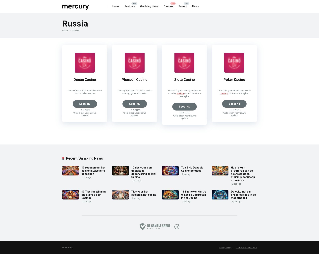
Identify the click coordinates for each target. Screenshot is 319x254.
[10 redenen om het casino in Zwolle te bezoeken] (70, 174)
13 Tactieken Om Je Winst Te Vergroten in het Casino (193, 194)
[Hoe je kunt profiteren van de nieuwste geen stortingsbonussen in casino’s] (220, 174)
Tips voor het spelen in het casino (143, 193)
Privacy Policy (225, 248)
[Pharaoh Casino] (135, 71)
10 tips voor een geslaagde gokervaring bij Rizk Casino (143, 172)
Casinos (168, 6)
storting (180, 93)
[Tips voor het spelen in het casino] (120, 198)
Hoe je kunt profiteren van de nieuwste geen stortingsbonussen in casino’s (243, 174)
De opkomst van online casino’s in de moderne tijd (243, 194)
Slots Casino (184, 80)
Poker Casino (234, 80)
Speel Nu (84, 103)
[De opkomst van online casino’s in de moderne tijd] (220, 198)
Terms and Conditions (246, 248)
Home (115, 6)
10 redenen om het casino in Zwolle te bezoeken (93, 170)
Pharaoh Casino (135, 80)
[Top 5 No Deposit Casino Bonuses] (170, 174)
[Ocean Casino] (85, 71)
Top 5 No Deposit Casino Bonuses (192, 169)
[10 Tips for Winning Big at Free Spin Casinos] (70, 198)
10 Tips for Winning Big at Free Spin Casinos (93, 194)
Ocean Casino (84, 80)
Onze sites (67, 247)
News (195, 6)
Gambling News (149, 6)
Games (183, 6)
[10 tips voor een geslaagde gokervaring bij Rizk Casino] (120, 174)
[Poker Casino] (234, 71)
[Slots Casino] (184, 71)
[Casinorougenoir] (75, 5)
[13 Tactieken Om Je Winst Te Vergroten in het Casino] (170, 198)
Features (130, 6)
